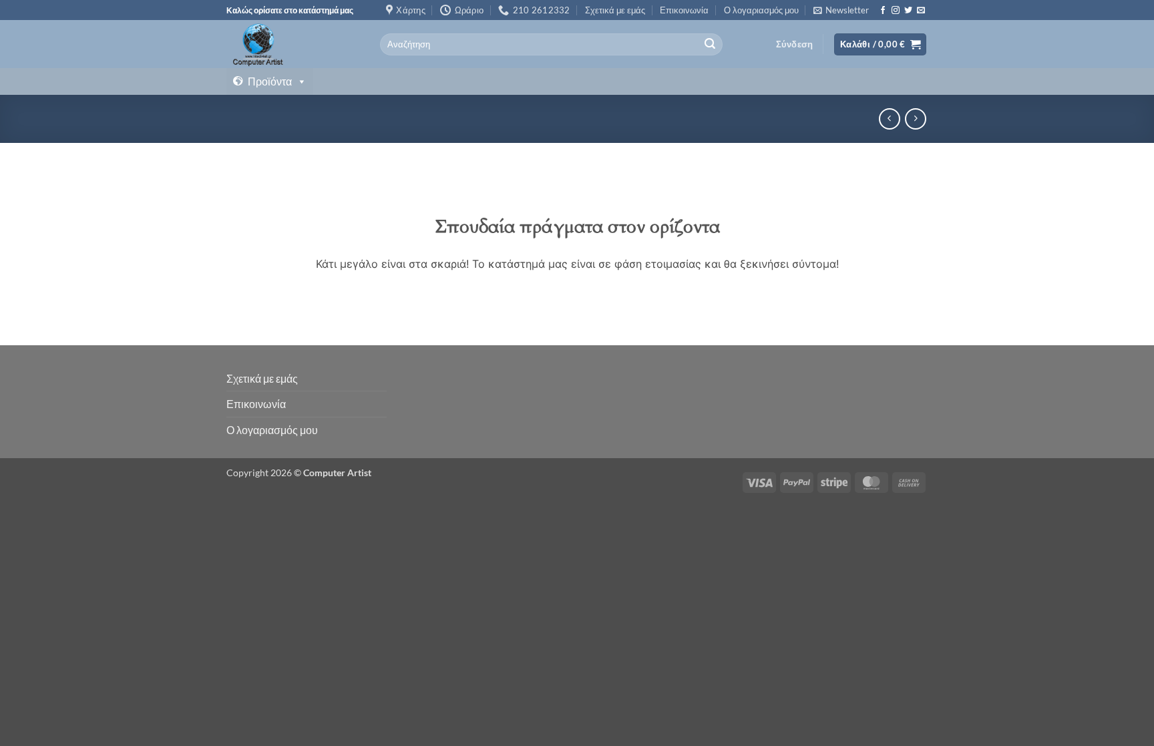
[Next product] (889, 118)
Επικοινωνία (684, 10)
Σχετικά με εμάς (615, 10)
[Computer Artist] (293, 44)
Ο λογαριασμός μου (761, 10)
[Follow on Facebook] (883, 10)
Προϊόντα (270, 81)
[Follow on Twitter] (908, 10)
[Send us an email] (921, 10)
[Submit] (710, 44)
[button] (841, 10)
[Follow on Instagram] (896, 10)
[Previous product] (915, 118)
